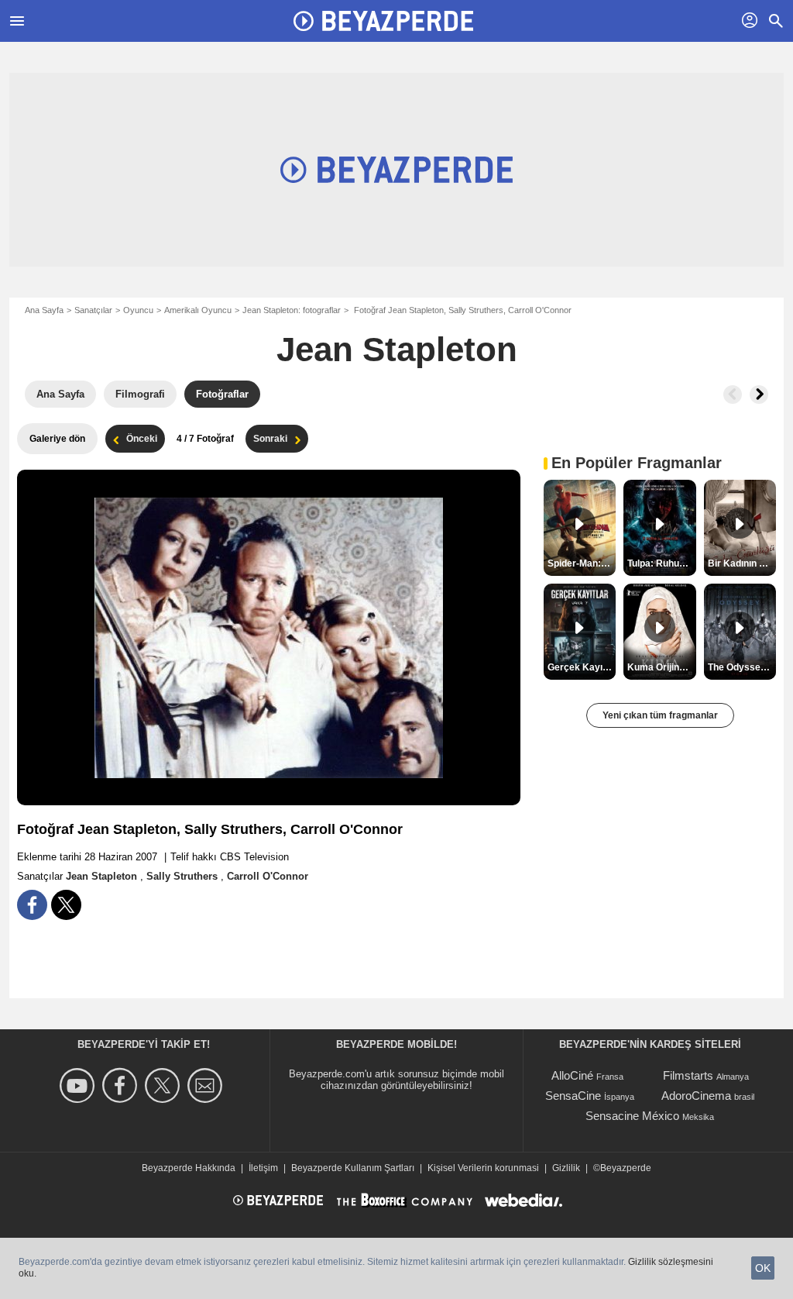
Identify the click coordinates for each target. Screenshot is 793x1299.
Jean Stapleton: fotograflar (291, 310)
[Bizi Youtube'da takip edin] (79, 1085)
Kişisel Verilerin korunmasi (483, 1168)
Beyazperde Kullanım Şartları (352, 1168)
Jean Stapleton (396, 349)
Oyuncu (138, 310)
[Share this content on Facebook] (32, 905)
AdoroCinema (696, 1095)
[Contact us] (207, 1085)
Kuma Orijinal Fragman (661, 667)
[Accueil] (383, 21)
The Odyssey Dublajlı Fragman (742, 667)
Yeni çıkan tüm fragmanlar (660, 715)
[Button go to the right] (759, 394)
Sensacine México (632, 1115)
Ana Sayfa (44, 310)
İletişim (263, 1168)
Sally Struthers (183, 876)
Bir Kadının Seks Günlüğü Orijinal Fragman (742, 563)
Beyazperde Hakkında (188, 1168)
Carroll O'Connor (267, 876)
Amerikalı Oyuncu (198, 310)
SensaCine (573, 1095)
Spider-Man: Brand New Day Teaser (582, 563)
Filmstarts (688, 1075)
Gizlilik (566, 1168)
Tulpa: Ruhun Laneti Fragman (661, 563)
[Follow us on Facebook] (122, 1085)
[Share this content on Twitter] (66, 905)
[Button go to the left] (732, 394)
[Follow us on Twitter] (164, 1085)
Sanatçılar (93, 310)
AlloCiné (572, 1075)
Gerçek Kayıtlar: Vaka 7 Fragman (582, 667)
